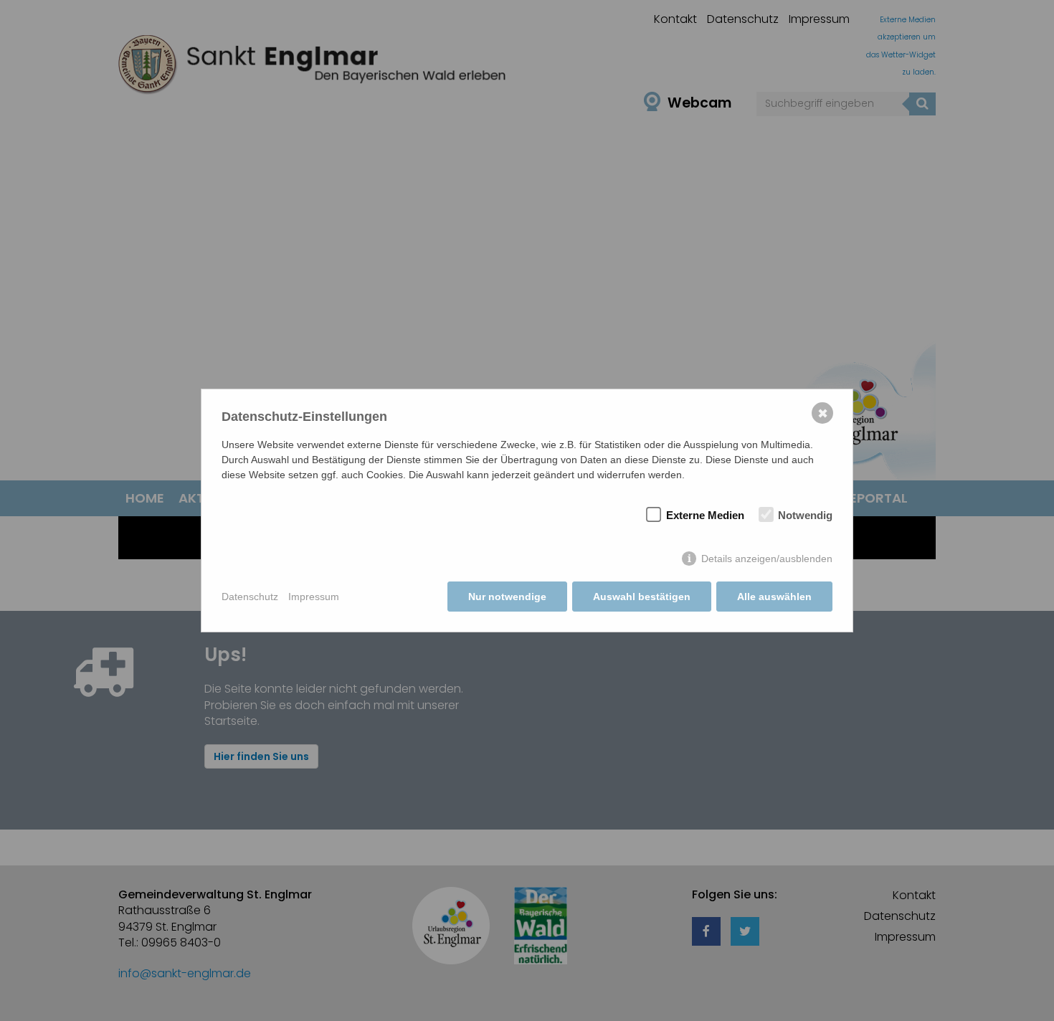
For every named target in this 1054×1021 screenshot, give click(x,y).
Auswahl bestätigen (641, 596)
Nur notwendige (507, 596)
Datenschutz (250, 596)
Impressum (313, 596)
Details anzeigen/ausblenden (766, 558)
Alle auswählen (774, 596)
